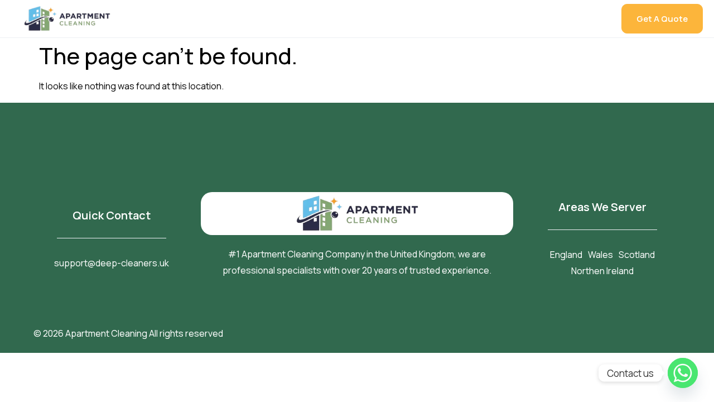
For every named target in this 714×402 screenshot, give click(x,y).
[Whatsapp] (683, 373)
